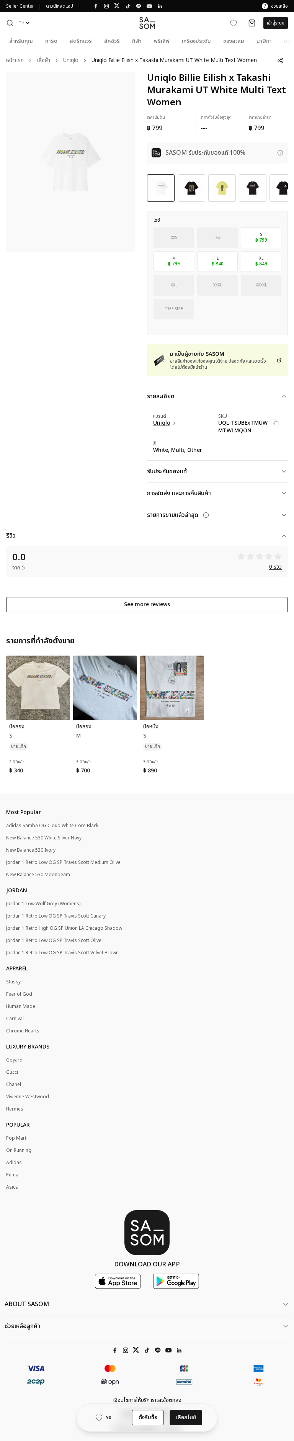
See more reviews (147, 604)
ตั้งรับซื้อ (148, 1417)
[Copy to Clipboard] (276, 422)
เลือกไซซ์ (186, 1417)
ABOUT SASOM (27, 1304)
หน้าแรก (15, 60)
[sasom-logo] (147, 23)
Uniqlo (70, 60)
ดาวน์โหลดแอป (59, 6)
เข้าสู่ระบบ (275, 23)
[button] (10, 23)
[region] (70, 162)
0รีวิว (275, 567)
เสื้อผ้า (43, 60)
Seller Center (20, 6)
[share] (280, 60)
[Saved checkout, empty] (252, 23)
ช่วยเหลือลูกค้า (22, 1326)
